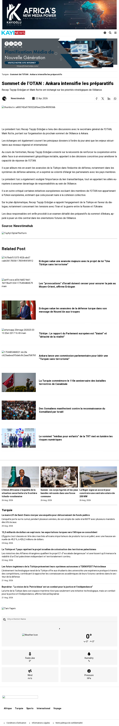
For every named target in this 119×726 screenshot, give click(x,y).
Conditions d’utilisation (16, 723)
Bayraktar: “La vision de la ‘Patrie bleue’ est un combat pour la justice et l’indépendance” (47, 587)
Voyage (57, 708)
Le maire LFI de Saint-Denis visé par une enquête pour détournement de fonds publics (46, 515)
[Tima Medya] (59, 53)
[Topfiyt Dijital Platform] (14, 233)
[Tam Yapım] (9, 608)
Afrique (8, 708)
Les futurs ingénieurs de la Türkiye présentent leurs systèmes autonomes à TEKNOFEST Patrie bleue (54, 566)
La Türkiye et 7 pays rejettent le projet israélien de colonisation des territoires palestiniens (49, 549)
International (43, 708)
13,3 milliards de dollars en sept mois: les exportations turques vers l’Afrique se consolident (49, 532)
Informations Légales (41, 723)
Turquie (5, 74)
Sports (29, 708)
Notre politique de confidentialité (69, 723)
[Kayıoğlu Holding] (59, 14)
